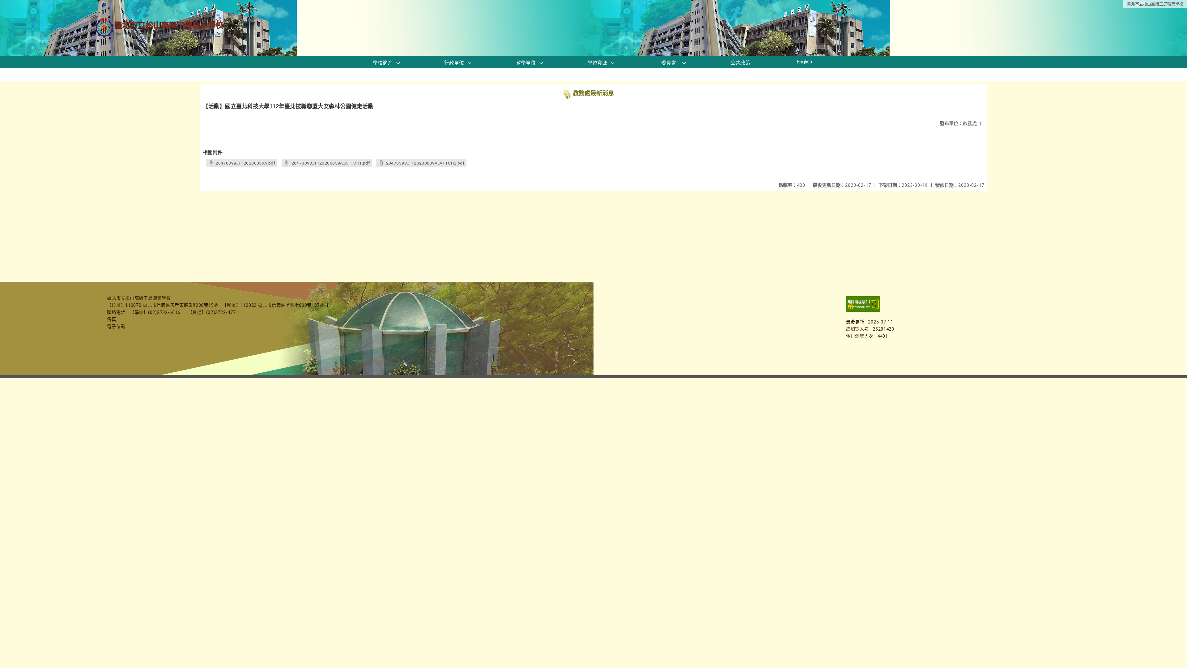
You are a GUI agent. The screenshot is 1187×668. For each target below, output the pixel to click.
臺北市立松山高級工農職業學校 (1155, 4)
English (804, 62)
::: (204, 75)
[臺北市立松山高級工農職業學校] (160, 28)
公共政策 (740, 63)
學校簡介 (383, 63)
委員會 (668, 63)
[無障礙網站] (863, 310)
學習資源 (597, 63)
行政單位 (454, 63)
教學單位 (526, 63)
